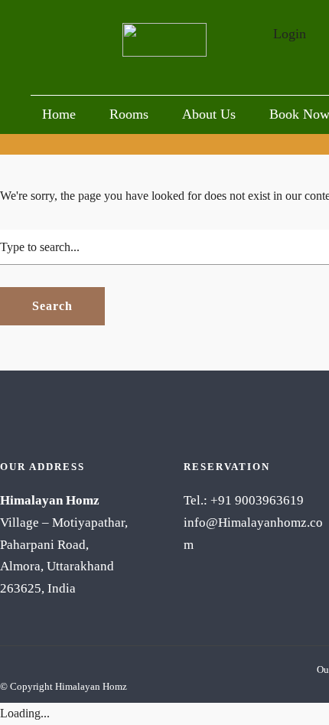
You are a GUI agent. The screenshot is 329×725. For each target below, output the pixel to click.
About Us (209, 114)
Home (59, 114)
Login (289, 33)
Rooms (128, 114)
